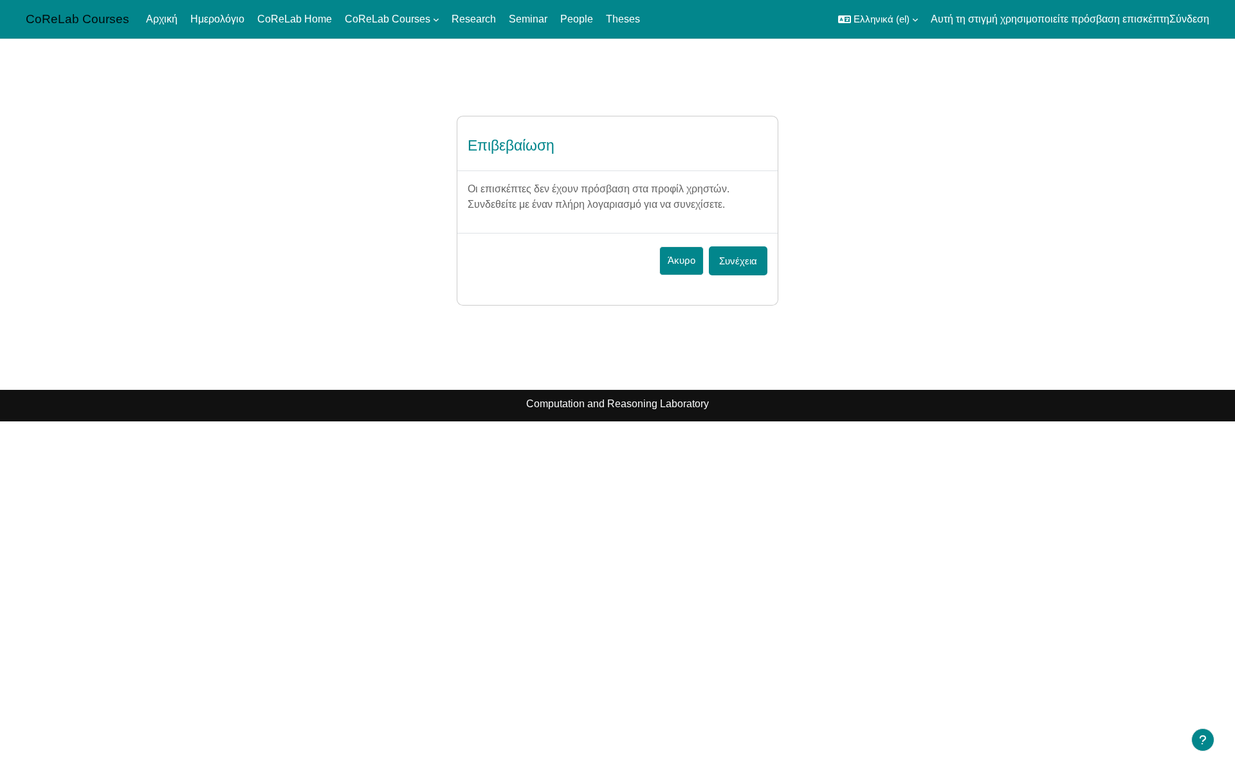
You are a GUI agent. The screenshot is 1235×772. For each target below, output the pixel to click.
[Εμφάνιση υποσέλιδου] (1202, 739)
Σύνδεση (1189, 19)
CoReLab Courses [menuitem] (387, 19)
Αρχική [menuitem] (162, 19)
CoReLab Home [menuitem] (294, 19)
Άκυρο (681, 260)
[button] (878, 19)
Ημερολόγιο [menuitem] (217, 19)
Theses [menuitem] (623, 19)
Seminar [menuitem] (528, 19)
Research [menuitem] (474, 19)
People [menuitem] (576, 19)
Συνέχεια (738, 260)
